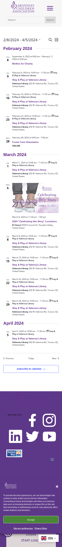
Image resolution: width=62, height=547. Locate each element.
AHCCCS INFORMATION (26, 472)
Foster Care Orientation (25, 142)
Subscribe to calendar (29, 368)
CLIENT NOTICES (20, 462)
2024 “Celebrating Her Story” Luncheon (34, 221)
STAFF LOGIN (31, 540)
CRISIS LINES (17, 467)
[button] (57, 486)
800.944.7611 (15, 415)
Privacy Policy (41, 528)
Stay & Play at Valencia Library (29, 79)
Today (31, 358)
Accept (31, 519)
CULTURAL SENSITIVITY (26, 478)
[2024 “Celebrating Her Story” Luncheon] (35, 198)
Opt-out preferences (23, 528)
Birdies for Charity (22, 63)
